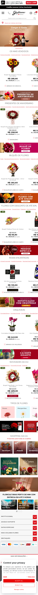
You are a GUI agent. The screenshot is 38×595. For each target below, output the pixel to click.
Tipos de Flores (16, 209)
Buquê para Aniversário (18, 106)
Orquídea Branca (5, 313)
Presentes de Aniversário (19, 103)
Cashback (31, 13)
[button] (15, 44)
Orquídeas (19, 310)
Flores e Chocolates (5, 54)
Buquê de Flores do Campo (11, 159)
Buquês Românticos (14, 398)
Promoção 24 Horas (5, 209)
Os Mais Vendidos (19, 51)
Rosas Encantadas (19, 258)
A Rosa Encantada (5, 261)
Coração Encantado (16, 261)
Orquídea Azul (25, 313)
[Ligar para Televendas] (9, 13)
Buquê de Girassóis (25, 159)
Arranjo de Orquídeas (14, 344)
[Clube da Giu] (19, 491)
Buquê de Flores (25, 54)
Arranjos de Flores (16, 54)
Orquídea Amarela (15, 313)
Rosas (2, 159)
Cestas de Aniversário (5, 106)
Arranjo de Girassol (14, 86)
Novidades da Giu (19, 362)
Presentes (23, 209)
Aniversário (14, 139)
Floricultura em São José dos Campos (25, 506)
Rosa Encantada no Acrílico (14, 292)
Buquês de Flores (19, 155)
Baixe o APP (31, 3)
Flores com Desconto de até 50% (19, 206)
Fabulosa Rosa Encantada (29, 261)
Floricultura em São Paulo (8, 507)
